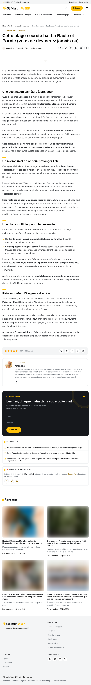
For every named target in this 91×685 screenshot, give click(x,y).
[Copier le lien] (86, 48)
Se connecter (83, 2)
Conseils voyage (54, 635)
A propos (6, 659)
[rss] (65, 659)
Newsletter (73, 2)
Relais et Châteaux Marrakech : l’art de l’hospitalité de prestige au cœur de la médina (22, 542)
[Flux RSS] (17, 481)
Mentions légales (19, 681)
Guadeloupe (52, 639)
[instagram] (60, 659)
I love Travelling (43, 681)
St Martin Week (7, 26)
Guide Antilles (53, 643)
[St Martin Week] (24, 8)
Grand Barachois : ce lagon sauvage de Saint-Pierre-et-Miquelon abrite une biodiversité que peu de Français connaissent (67, 596)
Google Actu (72, 474)
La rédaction (7, 663)
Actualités (51, 631)
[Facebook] (6, 481)
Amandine (10, 48)
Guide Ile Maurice (59, 681)
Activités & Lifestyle (55, 627)
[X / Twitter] (12, 481)
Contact (6, 667)
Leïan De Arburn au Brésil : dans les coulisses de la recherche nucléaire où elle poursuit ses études (22, 596)
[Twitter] (16, 382)
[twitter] (55, 659)
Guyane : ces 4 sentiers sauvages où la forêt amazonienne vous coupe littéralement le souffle (66, 543)
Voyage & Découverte (22, 26)
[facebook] (50, 659)
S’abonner (77, 8)
